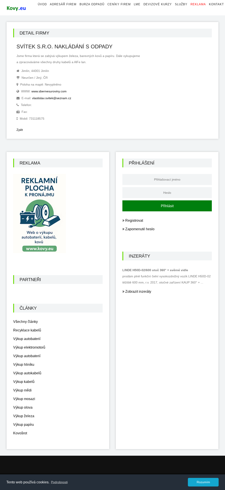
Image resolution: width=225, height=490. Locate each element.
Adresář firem (63, 4)
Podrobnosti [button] (59, 482)
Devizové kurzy (157, 4)
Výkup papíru (23, 424)
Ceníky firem (119, 4)
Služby (181, 4)
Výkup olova (23, 407)
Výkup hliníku (23, 364)
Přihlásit (167, 206)
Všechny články (25, 322)
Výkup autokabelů (27, 373)
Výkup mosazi (24, 399)
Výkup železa (23, 416)
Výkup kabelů (23, 382)
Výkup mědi (22, 390)
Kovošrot (20, 433)
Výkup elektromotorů (29, 347)
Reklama (198, 4)
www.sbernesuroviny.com (49, 91)
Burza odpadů (92, 4)
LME (137, 4)
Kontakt (216, 4)
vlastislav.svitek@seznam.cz (51, 98)
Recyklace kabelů (27, 330)
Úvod (42, 4)
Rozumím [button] (203, 482)
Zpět (19, 130)
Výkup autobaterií (26, 339)
